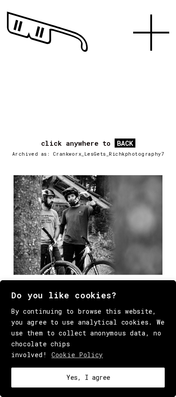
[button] (151, 61)
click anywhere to (87, 143)
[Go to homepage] (47, 52)
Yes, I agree (88, 377)
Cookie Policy (77, 354)
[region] (88, 338)
